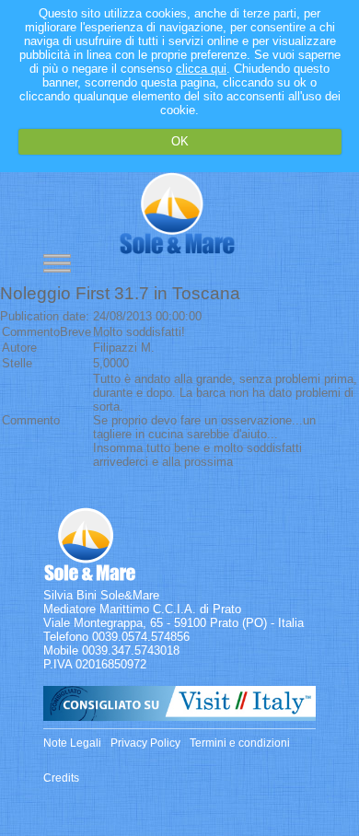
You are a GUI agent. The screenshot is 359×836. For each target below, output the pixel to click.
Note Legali (72, 743)
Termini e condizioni (240, 743)
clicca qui (201, 68)
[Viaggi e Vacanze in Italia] (179, 717)
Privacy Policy (145, 743)
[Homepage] (177, 250)
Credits (61, 778)
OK (180, 141)
